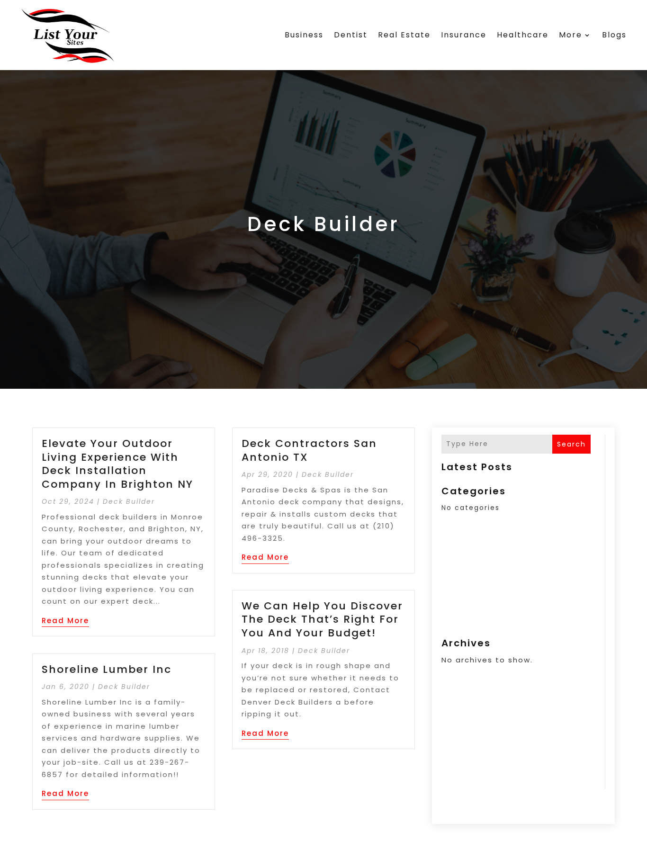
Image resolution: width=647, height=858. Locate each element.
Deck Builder (129, 501)
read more (65, 621)
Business (304, 34)
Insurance (463, 34)
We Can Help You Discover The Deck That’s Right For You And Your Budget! (322, 619)
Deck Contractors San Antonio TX (309, 450)
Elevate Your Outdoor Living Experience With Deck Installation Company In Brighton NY (117, 464)
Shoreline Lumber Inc (106, 669)
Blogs (614, 34)
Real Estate (404, 34)
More (570, 34)
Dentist (351, 34)
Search (571, 444)
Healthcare (522, 34)
